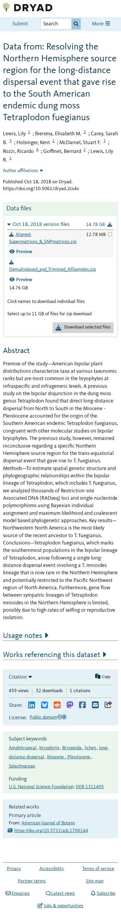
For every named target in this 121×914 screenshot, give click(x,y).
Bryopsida (72, 748)
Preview (24, 251)
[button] (60, 224)
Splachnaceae (22, 766)
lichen (90, 748)
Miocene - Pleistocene (68, 757)
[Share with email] (95, 705)
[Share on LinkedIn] (31, 705)
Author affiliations (20, 171)
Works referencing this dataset (51, 655)
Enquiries (20, 893)
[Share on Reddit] (57, 705)
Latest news (63, 893)
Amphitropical (22, 748)
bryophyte (49, 748)
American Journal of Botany (48, 823)
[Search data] (76, 23)
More (98, 24)
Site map (94, 881)
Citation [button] (18, 677)
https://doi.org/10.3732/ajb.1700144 (51, 831)
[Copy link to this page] (108, 705)
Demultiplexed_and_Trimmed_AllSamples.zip (52, 269)
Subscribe (106, 893)
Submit (20, 24)
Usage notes (22, 636)
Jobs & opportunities (63, 906)
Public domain (43, 717)
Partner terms (32, 881)
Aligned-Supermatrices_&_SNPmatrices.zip (42, 238)
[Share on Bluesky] (44, 705)
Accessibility (51, 869)
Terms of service (98, 869)
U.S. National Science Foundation (41, 787)
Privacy (14, 869)
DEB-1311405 (90, 787)
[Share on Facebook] (82, 705)
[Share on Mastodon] (69, 705)
